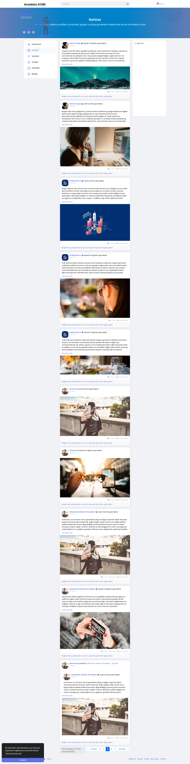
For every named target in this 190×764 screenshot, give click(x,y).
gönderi (115, 663)
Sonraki (122, 749)
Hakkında (132, 759)
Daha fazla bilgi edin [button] (14, 753)
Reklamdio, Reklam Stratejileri (82, 512)
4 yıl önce (72, 45)
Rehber (163, 759)
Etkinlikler (35, 68)
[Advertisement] (149, 81)
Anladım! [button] (23, 760)
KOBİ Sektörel (75, 181)
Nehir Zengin (74, 43)
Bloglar (34, 74)
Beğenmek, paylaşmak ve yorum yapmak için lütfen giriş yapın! (87, 96)
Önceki (94, 749)
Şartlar (140, 759)
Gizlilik (146, 759)
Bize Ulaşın (154, 759)
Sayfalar (35, 56)
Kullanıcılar (36, 44)
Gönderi (35, 50)
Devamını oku (67, 64)
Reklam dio (74, 389)
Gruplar (34, 62)
